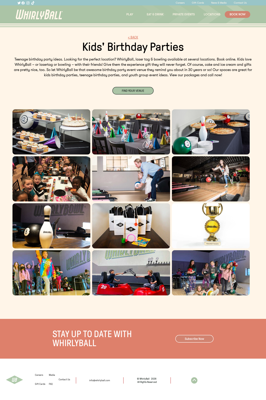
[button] (130, 14)
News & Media (219, 2)
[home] (55, 14)
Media (52, 375)
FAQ (51, 384)
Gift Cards (198, 2)
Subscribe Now (194, 339)
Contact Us (240, 2)
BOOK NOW (238, 14)
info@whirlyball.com (99, 380)
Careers (180, 2)
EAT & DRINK (155, 14)
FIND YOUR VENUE (133, 91)
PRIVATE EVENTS (184, 14)
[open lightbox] (51, 131)
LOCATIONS (212, 14)
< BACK (133, 37)
